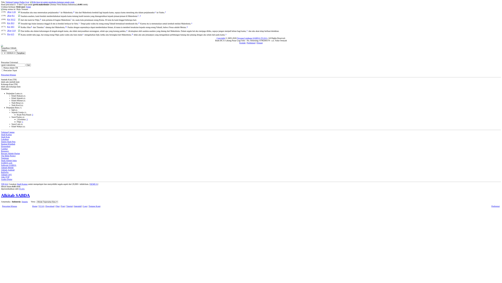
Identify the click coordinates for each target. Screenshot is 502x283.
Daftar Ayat (24, 2)
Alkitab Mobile (7, 168)
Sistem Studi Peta (8, 142)
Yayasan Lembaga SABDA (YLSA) (252, 38)
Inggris (25, 202)
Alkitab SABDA (15, 195)
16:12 (13, 19)
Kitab (28, 7)
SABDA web (6, 163)
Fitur (58, 206)
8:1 (13, 16)
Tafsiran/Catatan (12, 2)
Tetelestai (5, 158)
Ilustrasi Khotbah (8, 144)
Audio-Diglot (6, 179)
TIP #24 (4, 184)
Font (63, 206)
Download (49, 206)
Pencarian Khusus (8, 75)
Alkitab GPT (6, 175)
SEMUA (94, 184)
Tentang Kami (94, 206)
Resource (5, 151)
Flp (8, 34)
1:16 (14, 12)
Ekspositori (5, 146)
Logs (85, 206)
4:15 (12, 34)
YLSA (22, 189)
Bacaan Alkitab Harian (10, 153)
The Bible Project (8, 156)
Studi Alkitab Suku (9, 160)
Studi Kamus (6, 135)
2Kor (9, 12)
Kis (8, 19)
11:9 (14, 30)
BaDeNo (4, 172)
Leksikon (5, 139)
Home (34, 206)
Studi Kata (5, 137)
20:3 (12, 23)
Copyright (221, 38)
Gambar (4, 149)
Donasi (260, 43)
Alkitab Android (8, 170)
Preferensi (495, 206)
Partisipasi (251, 43)
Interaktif (78, 206)
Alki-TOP (5, 177)
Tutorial (69, 206)
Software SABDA (8, 165)
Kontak (242, 43)
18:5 (12, 27)
